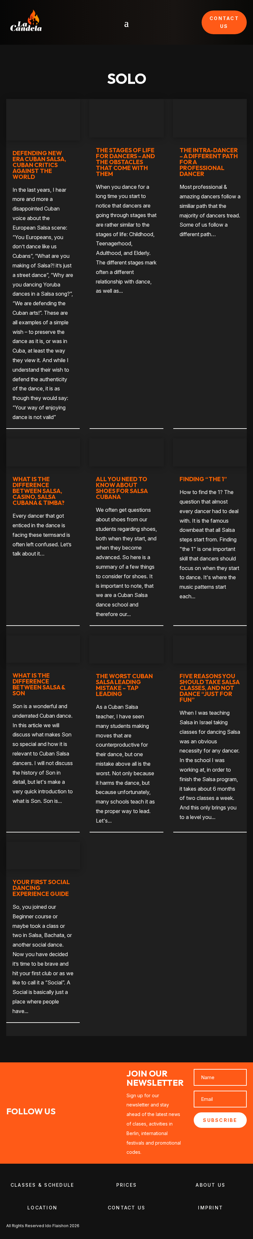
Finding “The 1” (203, 479)
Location (42, 1207)
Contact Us (126, 1207)
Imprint (210, 1207)
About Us (210, 1185)
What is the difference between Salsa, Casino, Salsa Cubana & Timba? (39, 491)
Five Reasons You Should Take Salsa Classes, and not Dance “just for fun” (209, 688)
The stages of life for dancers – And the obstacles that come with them (125, 162)
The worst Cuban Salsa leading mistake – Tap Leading (124, 685)
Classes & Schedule (42, 1185)
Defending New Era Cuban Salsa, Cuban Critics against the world (39, 165)
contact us (224, 22)
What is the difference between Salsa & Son (39, 684)
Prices (126, 1185)
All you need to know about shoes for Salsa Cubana (122, 488)
